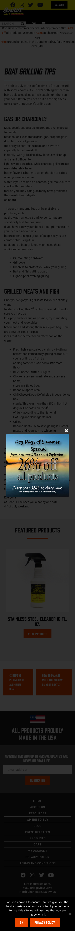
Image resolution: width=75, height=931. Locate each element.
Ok (21, 922)
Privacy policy (45, 922)
